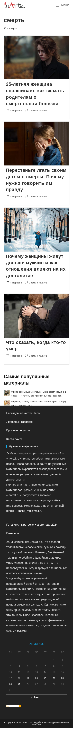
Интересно (16, 110)
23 (62, 678)
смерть (13, 28)
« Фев (35, 697)
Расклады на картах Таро (23, 413)
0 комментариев (38, 110)
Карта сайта (14, 439)
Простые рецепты (18, 430)
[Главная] (5, 28)
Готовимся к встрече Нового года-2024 (31, 524)
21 (45, 678)
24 (10, 684)
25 (19, 684)
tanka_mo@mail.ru (30, 510)
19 (28, 678)
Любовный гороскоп (19, 421)
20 (36, 678)
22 (54, 678)
